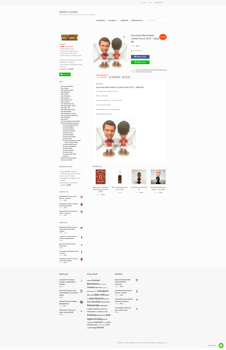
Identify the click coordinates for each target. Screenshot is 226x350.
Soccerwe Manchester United (145, 70)
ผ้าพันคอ (99, 315)
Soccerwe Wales (68, 152)
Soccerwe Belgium (68, 127)
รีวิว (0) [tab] (127, 77)
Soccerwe (149, 72)
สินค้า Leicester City (66, 100)
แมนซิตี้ (89, 328)
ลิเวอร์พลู (98, 319)
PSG (88, 299)
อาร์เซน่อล (90, 325)
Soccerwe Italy (67, 139)
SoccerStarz (105, 302)
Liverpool (102, 291)
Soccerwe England (68, 129)
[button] (124, 37)
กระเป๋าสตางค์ (103, 309)
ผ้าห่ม (104, 315)
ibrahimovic (104, 287)
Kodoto (95, 291)
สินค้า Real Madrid (66, 112)
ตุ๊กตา (97, 312)
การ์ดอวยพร (91, 311)
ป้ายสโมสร (91, 315)
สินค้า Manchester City (67, 104)
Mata (143, 72)
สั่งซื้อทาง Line (141, 62)
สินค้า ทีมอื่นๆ (64, 119)
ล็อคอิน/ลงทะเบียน (136, 20)
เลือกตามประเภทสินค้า (66, 160)
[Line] (221, 345)
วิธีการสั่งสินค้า (100, 20)
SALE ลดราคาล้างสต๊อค (67, 86)
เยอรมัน (103, 325)
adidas (89, 281)
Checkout (160, 2)
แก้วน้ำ (107, 325)
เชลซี (95, 325)
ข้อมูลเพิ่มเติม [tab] (115, 77)
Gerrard (98, 288)
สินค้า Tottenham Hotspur (68, 113)
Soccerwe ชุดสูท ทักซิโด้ (69, 154)
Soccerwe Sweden (68, 150)
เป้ (100, 325)
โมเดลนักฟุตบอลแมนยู (160, 70)
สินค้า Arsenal (65, 88)
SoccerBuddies (93, 302)
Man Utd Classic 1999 (71, 142)
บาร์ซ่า (106, 312)
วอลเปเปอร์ (90, 322)
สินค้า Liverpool (65, 102)
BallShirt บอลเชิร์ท (68, 12)
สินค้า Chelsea (65, 94)
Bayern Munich (102, 284)
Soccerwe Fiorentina (69, 131)
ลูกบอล (105, 319)
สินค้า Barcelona (65, 92)
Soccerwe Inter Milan (69, 137)
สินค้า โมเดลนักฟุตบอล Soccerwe (70, 123)
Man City (90, 295)
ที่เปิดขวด (101, 312)
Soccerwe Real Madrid (69, 146)
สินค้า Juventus (65, 98)
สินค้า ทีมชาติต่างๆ (65, 117)
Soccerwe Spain (67, 148)
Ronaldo (106, 299)
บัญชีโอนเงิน (124, 20)
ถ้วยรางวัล (65, 156)
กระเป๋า (96, 309)
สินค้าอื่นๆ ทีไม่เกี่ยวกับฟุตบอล (68, 158)
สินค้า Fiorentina (65, 96)
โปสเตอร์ (100, 327)
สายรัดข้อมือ (98, 322)
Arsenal (96, 280)
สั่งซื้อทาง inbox (141, 57)
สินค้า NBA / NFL (65, 108)
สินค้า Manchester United (68, 106)
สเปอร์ (104, 322)
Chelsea (91, 287)
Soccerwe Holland (68, 135)
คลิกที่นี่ (71, 69)
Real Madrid (96, 298)
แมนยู (94, 327)
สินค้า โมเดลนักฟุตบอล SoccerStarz (70, 121)
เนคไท (98, 325)
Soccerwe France (68, 133)
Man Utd (139, 72)
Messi (107, 295)
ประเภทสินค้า (112, 20)
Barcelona (93, 284)
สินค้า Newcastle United (68, 110)
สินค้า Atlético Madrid (67, 90)
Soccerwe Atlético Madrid (70, 125)
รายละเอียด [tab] (103, 77)
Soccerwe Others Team (70, 144)
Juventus (90, 291)
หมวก (109, 322)
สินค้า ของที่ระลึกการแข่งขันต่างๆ (69, 115)
